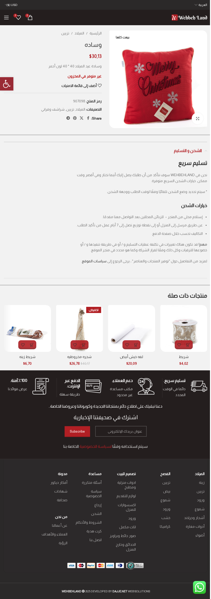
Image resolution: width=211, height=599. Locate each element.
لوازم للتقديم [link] (126, 496)
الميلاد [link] (79, 33)
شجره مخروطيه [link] (79, 357)
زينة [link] (202, 482)
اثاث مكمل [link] (127, 527)
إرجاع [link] (98, 505)
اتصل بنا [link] (96, 540)
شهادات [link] (60, 491)
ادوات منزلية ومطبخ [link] (126, 484)
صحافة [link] (62, 500)
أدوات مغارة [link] (195, 526)
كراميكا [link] (165, 526)
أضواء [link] (200, 535)
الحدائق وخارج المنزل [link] (126, 546)
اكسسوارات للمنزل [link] (127, 507)
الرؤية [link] (63, 543)
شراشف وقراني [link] (53, 109)
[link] (6, 84)
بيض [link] (166, 491)
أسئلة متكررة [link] (92, 482)
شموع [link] (200, 509)
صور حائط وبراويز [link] (123, 536)
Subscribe (77, 431)
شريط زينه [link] (27, 357)
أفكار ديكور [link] (58, 482)
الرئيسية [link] (96, 33)
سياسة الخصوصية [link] (94, 493)
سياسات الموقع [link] (94, 261)
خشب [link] (165, 518)
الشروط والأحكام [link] (89, 522)
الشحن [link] (96, 514)
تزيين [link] (65, 33)
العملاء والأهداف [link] (54, 534)
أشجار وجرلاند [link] (194, 518)
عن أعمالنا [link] (59, 525)
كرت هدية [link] (94, 531)
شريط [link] (184, 357)
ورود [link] (201, 500)
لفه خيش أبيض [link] (131, 357)
